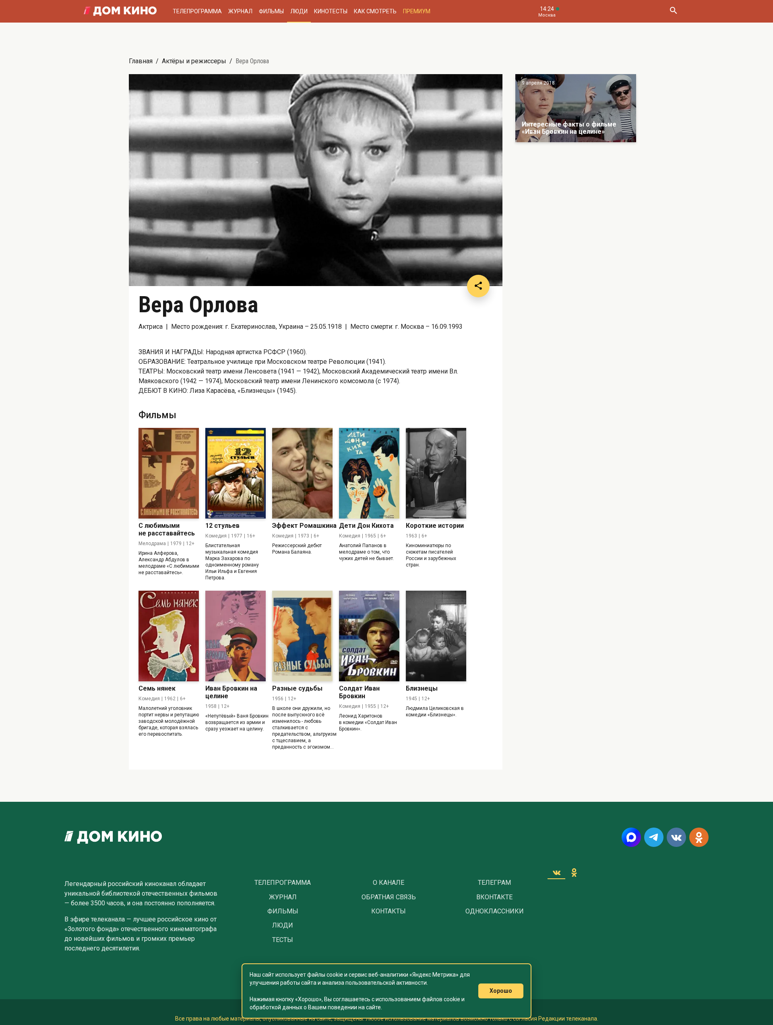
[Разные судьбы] (302, 636)
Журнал (240, 11)
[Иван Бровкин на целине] (235, 636)
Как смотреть (375, 11)
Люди (299, 11)
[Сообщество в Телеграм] (653, 837)
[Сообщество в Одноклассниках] (699, 837)
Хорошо (501, 991)
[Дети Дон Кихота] (369, 473)
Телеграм (494, 882)
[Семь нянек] (168, 636)
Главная (141, 61)
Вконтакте (494, 897)
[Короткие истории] (436, 473)
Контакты (388, 911)
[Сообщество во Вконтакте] (676, 837)
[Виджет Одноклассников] (574, 872)
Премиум (416, 11)
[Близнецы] (436, 636)
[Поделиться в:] (478, 286)
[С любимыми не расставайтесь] (168, 473)
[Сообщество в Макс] (631, 837)
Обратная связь (389, 897)
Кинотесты (330, 11)
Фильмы (271, 11)
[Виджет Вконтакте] (556, 872)
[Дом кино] (120, 11)
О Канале (388, 882)
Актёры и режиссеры (194, 61)
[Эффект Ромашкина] (302, 473)
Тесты (282, 940)
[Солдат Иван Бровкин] (369, 636)
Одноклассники (494, 911)
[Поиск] (673, 11)
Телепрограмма (197, 11)
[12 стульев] (235, 473)
